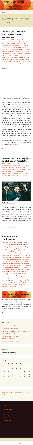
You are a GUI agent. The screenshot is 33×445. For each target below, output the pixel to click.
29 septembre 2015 (17, 45)
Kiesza (11, 267)
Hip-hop (27, 42)
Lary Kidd (9, 57)
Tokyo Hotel (14, 284)
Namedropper (15, 273)
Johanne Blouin (26, 265)
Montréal (17, 175)
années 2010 (5, 49)
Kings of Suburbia (14, 269)
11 (8, 371)
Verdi (15, 286)
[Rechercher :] (29, 12)
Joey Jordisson (17, 265)
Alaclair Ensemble (16, 47)
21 (20, 374)
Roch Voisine (12, 281)
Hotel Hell (8, 171)
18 (8, 374)
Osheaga (18, 61)
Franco (22, 42)
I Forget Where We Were (12, 263)
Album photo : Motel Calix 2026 (10, 328)
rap (25, 61)
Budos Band (5, 257)
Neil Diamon (22, 273)
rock (28, 61)
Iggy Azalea (22, 263)
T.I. (24, 283)
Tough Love (22, 284)
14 (20, 371)
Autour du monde (12, 254)
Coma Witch (9, 259)
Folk (19, 42)
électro (21, 49)
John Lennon (5, 267)
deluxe (19, 259)
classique (27, 257)
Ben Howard (25, 254)
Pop (14, 43)
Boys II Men (16, 255)
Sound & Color (12, 63)
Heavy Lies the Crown (22, 261)
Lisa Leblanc (19, 57)
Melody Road (12, 271)
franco (3, 55)
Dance (15, 42)
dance (13, 53)
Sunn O (13, 283)
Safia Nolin (5, 63)
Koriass (9, 173)
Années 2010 (20, 40)
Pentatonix (5, 279)
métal (6, 271)
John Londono (19, 171)
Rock (17, 43)
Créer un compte (8, 409)
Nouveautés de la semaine (9, 248)
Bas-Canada (27, 49)
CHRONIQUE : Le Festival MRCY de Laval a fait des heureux (14, 34)
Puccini (24, 279)
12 (12, 371)
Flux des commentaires (10, 418)
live (24, 57)
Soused (9, 283)
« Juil (7, 382)
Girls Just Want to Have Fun (13, 55)
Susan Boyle (19, 283)
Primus (19, 279)
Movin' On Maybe (21, 271)
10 (4, 371)
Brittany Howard (6, 51)
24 (4, 377)
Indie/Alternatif (6, 43)
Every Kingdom (26, 259)
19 (12, 374)
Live (12, 43)
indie (23, 55)
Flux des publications (9, 415)
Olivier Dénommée (10, 61)
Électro (4, 166)
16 (29, 371)
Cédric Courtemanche (17, 51)
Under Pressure (9, 286)
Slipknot (22, 281)
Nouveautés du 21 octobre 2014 (10, 238)
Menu (3, 12)
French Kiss (12, 261)
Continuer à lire (15, 144)
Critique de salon (6, 53)
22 (24, 374)
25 (8, 377)
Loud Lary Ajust (11, 59)
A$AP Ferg (26, 45)
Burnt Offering (13, 257)
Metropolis (11, 175)
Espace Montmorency (22, 53)
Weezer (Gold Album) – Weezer (10, 341)
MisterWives (24, 59)
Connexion (6, 412)
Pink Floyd (11, 279)
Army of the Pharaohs (19, 252)
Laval (14, 57)
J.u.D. (13, 171)
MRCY (3, 61)
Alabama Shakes (6, 47)
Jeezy (3, 265)
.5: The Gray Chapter (18, 250)
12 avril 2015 (11, 167)
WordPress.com (8, 420)
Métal (16, 246)
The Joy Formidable (21, 63)
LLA (15, 173)
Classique (14, 244)
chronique (26, 51)
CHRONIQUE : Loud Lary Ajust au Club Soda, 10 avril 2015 (16, 159)
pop (23, 61)
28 (20, 377)
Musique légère (23, 246)
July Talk (27, 55)
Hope (3, 263)
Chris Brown (20, 257)
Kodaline (4, 57)
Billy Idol (4, 255)
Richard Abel (5, 281)
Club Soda (21, 169)
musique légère (6, 273)
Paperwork (16, 277)
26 (12, 377)
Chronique (10, 42)
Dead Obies (27, 169)
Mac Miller (18, 59)
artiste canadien (13, 49)
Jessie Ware (9, 265)
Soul (21, 43)
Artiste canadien (25, 164)
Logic (21, 269)
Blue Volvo (10, 255)
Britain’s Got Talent (25, 255)
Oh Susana (20, 275)
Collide (4, 259)
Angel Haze (25, 47)
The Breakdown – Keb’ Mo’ (9, 326)
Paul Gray (21, 277)
